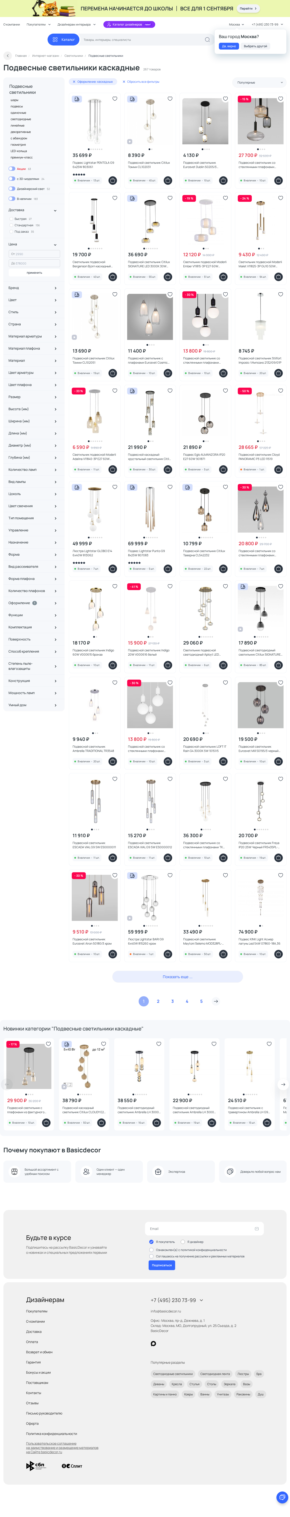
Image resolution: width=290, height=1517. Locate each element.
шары (14, 100)
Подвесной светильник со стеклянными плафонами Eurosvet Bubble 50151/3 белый (149, 748)
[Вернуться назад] (7, 55)
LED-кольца (19, 151)
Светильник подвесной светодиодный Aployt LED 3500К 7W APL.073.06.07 (201, 652)
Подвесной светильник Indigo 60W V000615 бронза (93, 652)
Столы (211, 1384)
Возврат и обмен (39, 1352)
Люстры (243, 1374)
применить (34, 272)
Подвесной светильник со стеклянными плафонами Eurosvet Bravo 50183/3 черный (260, 165)
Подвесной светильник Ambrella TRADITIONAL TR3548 (93, 748)
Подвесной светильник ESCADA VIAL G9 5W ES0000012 (150, 845)
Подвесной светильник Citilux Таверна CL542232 (204, 553)
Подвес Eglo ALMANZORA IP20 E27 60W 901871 (204, 457)
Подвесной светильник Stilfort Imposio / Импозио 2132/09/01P (260, 360)
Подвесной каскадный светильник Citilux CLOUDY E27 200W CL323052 (83, 1110)
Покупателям (36, 1311)
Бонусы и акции (38, 1372)
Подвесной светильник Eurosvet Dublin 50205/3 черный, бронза (200, 165)
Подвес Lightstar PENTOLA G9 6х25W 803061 (93, 165)
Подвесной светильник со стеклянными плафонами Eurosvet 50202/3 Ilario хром (258, 553)
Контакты (33, 1392)
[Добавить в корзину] (112, 180)
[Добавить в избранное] (115, 98)
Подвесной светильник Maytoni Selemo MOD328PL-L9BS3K (202, 941)
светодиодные (21, 119)
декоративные (21, 132)
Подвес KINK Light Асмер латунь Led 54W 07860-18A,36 (259, 941)
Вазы (246, 1384)
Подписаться (162, 1265)
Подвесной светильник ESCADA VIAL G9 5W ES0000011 (94, 845)
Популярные (246, 82)
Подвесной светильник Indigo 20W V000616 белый (148, 652)
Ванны (204, 1394)
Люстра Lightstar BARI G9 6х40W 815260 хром (146, 941)
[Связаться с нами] (282, 1497)
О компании (11, 24)
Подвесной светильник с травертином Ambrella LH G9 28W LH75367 (248, 1110)
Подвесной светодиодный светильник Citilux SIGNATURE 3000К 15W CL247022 (260, 652)
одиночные (18, 113)
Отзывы (32, 1403)
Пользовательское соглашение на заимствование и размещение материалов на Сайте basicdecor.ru (62, 1447)
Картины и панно (165, 1394)
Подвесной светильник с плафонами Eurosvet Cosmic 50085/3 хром (148, 360)
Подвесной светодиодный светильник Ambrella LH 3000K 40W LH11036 (139, 1110)
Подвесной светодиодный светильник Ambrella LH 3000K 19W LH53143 (194, 1110)
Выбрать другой (255, 46)
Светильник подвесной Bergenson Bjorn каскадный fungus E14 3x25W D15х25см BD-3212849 (95, 264)
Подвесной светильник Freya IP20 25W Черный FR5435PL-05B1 (259, 845)
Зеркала (229, 1384)
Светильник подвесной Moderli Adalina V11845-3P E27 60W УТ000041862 (94, 457)
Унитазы (223, 1394)
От (13, 254)
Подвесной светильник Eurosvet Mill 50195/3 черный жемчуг (259, 748)
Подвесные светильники (22, 89)
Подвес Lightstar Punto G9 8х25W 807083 (146, 553)
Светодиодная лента (215, 1374)
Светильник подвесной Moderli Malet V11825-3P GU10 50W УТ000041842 (260, 264)
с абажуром (19, 138)
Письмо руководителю (44, 1413)
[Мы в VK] (170, 1343)
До (13, 263)
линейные (17, 125)
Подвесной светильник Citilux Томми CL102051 (93, 360)
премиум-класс (22, 157)
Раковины (243, 1394)
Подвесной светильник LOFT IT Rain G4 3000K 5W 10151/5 (204, 748)
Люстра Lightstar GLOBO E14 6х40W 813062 (92, 553)
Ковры (188, 1394)
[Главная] (25, 39)
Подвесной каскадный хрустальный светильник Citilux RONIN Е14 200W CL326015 (150, 457)
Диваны (158, 1384)
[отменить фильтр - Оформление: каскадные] (74, 81)
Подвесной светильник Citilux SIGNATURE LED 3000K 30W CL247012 (149, 264)
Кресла (177, 1384)
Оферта (32, 1423)
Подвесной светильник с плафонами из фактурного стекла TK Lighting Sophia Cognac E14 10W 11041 (25, 1110)
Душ (261, 1394)
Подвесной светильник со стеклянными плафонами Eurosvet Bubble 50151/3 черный (205, 360)
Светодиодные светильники (173, 1374)
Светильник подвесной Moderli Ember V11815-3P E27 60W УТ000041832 (205, 264)
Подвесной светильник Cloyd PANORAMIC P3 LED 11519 (259, 457)
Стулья (195, 1384)
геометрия (18, 144)
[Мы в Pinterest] (162, 1343)
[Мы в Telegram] (188, 1343)
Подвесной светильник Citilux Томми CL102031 (149, 165)
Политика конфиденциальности (51, 1433)
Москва (234, 24)
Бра (259, 1374)
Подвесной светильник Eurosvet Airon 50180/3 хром (92, 941)
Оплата (32, 1341)
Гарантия (33, 1362)
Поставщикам (37, 1382)
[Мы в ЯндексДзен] (179, 1343)
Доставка (34, 1331)
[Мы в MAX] (153, 1343)
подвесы (17, 106)
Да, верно (229, 46)
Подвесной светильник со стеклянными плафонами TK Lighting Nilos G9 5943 (203, 845)
